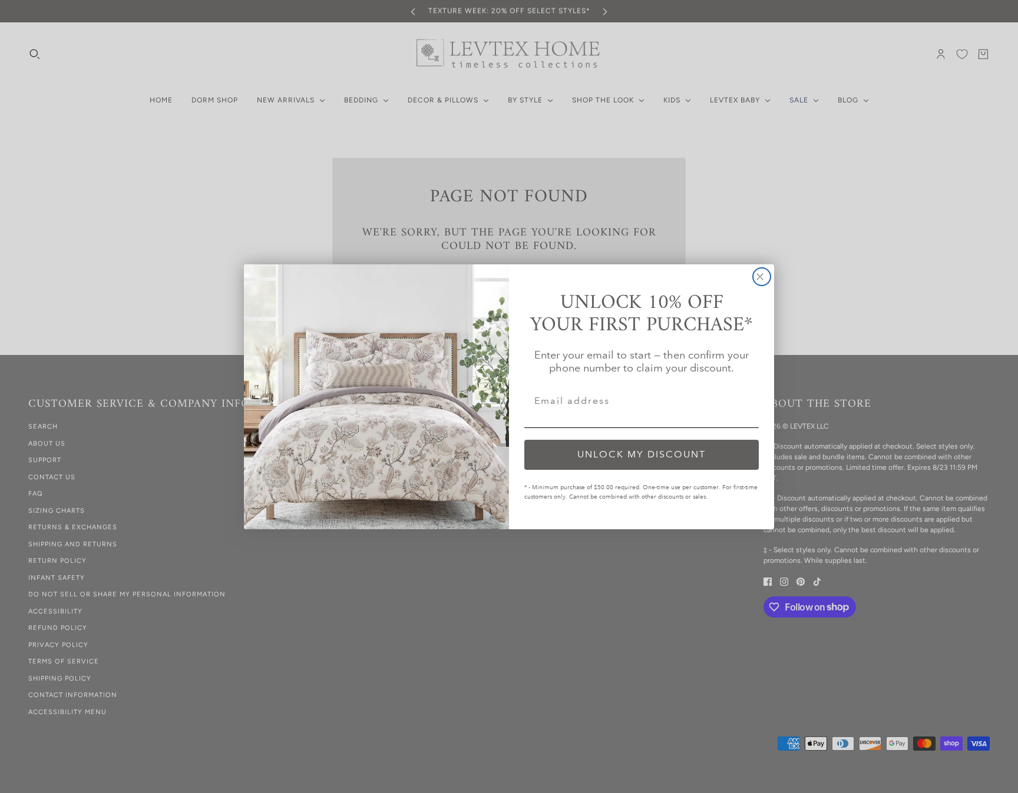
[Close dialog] (762, 277)
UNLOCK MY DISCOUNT (641, 454)
